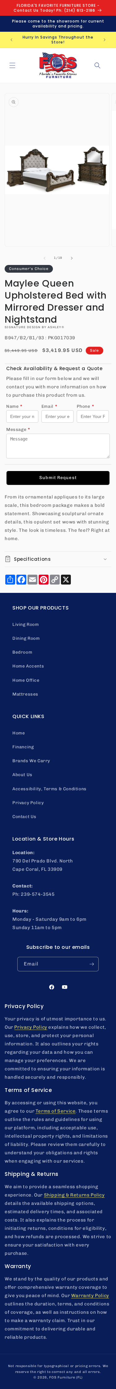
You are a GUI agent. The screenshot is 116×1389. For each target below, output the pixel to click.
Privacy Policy (28, 802)
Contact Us (24, 816)
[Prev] (44, 258)
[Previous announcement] (11, 40)
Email (49, 406)
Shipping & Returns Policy (74, 1195)
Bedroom (22, 652)
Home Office (26, 680)
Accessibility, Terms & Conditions (49, 789)
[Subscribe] (91, 964)
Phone (85, 406)
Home (18, 733)
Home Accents (28, 666)
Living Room (25, 624)
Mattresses (25, 694)
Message (18, 429)
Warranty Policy (90, 1295)
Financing (23, 747)
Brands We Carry (31, 760)
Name (14, 406)
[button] (12, 65)
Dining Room (26, 638)
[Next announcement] (104, 40)
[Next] (72, 258)
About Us (22, 774)
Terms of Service (56, 1111)
